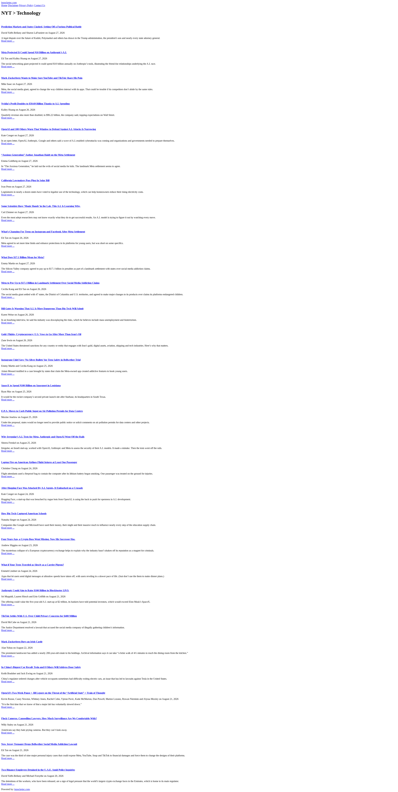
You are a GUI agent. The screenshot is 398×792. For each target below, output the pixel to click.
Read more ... (7, 41)
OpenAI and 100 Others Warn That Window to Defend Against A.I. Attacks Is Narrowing (48, 129)
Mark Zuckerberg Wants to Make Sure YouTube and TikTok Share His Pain (41, 78)
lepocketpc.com (9, 2)
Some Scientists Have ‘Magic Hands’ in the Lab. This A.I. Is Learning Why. (40, 206)
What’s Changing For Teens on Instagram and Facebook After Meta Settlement (43, 231)
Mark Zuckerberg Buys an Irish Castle (21, 641)
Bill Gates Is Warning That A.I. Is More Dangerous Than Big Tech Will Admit (42, 308)
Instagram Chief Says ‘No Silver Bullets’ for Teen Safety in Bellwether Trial (41, 359)
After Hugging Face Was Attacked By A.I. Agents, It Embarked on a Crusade (42, 488)
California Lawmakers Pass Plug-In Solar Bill (25, 180)
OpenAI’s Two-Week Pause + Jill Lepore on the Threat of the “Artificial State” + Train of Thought (53, 693)
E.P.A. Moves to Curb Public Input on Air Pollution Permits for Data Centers (42, 411)
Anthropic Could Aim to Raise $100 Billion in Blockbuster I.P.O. (35, 590)
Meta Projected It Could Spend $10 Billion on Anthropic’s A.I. (34, 52)
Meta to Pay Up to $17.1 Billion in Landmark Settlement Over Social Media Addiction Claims (50, 283)
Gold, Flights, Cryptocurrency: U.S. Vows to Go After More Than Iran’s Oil (41, 334)
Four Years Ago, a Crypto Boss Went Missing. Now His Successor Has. (38, 539)
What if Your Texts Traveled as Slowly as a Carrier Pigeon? (32, 564)
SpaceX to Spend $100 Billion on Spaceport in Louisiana (31, 385)
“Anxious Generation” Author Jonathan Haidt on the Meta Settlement (38, 155)
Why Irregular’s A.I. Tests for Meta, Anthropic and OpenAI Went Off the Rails (42, 436)
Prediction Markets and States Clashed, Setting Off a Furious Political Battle (41, 26)
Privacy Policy (26, 5)
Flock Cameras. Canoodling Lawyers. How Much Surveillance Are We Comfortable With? (49, 718)
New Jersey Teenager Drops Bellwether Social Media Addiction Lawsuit (39, 744)
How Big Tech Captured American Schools (23, 513)
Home (4, 5)
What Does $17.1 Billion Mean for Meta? (22, 257)
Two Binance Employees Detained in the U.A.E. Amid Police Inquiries (38, 769)
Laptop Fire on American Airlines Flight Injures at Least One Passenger (39, 462)
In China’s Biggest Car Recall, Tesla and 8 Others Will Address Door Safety (41, 667)
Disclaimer (13, 5)
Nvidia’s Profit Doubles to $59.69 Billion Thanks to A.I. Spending (35, 103)
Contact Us (39, 5)
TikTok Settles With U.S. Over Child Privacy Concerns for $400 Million (39, 616)
